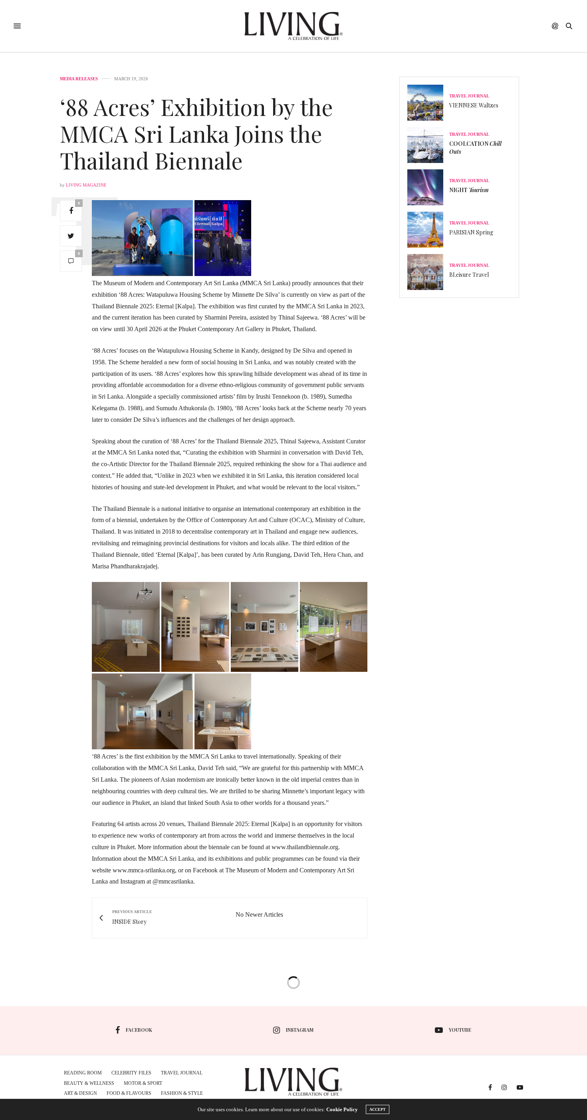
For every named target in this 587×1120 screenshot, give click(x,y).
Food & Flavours (129, 1093)
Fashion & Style (182, 1093)
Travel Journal (469, 96)
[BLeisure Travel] (428, 272)
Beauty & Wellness (89, 1083)
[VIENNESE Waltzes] (428, 103)
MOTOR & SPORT (143, 1083)
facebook (139, 1030)
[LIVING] (293, 26)
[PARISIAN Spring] (428, 230)
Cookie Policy (342, 1109)
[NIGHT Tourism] (428, 187)
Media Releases (79, 79)
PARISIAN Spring (471, 232)
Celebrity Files (131, 1073)
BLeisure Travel (469, 274)
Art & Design (80, 1093)
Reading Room (83, 1073)
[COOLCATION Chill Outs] (428, 145)
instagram (299, 1030)
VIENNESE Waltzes (473, 105)
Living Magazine (86, 185)
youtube (460, 1030)
